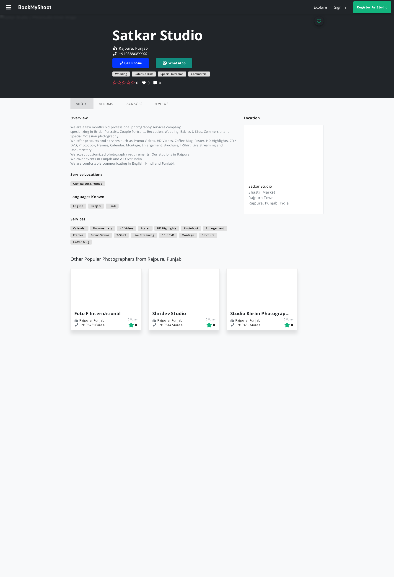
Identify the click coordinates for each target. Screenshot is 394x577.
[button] (8, 7)
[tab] (81, 103)
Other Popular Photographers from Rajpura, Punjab (125, 259)
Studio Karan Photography (260, 313)
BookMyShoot (34, 7)
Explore (320, 7)
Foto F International (97, 313)
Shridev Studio (169, 313)
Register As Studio (372, 7)
